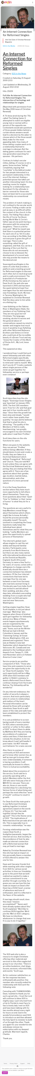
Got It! (5, 1072)
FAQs (28, 1063)
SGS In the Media (9, 46)
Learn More (21, 1070)
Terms (5, 1063)
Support (22, 1063)
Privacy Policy (14, 1063)
